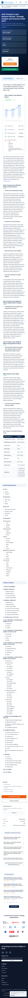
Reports (3, 978)
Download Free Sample (14, 796)
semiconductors (6, 181)
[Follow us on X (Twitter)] (10, 952)
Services (3, 970)
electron (23, 320)
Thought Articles (5, 984)
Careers (3, 966)
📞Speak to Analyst (14, 800)
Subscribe (12, 960)
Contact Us (14, 812)
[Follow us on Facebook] (6, 952)
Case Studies (4, 968)
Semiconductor (9, 6)
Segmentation (19, 78)
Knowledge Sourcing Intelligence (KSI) (13, 947)
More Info (13, 995)
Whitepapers (4, 982)
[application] (14, 111)
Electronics (15, 6)
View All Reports (14, 906)
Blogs (3, 980)
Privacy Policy (6, 995)
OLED (16, 242)
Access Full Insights (10, 63)
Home (3, 6)
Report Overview (8, 78)
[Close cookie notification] (25, 992)
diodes (8, 226)
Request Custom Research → (14, 864)
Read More (4, 27)
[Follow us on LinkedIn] (3, 952)
